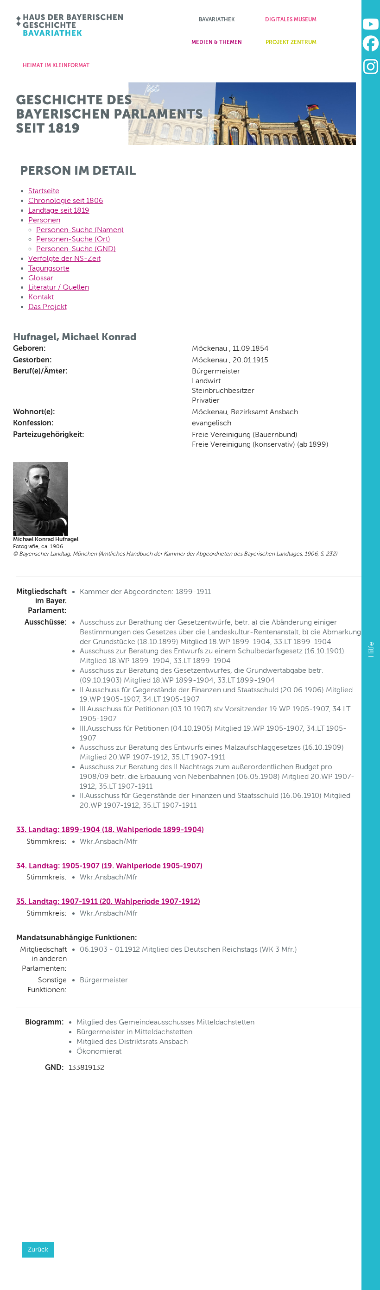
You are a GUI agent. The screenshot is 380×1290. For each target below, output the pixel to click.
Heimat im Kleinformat (56, 65)
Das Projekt (47, 306)
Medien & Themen (216, 42)
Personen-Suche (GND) (76, 249)
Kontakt (41, 297)
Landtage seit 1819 (58, 210)
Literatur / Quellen (58, 287)
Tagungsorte (49, 268)
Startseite (43, 191)
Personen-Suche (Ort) (73, 239)
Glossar (40, 278)
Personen (44, 220)
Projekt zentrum (291, 42)
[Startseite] (70, 25)
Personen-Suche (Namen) (80, 230)
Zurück (38, 1249)
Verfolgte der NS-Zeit (64, 258)
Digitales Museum (291, 19)
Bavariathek (216, 19)
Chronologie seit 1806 (65, 200)
